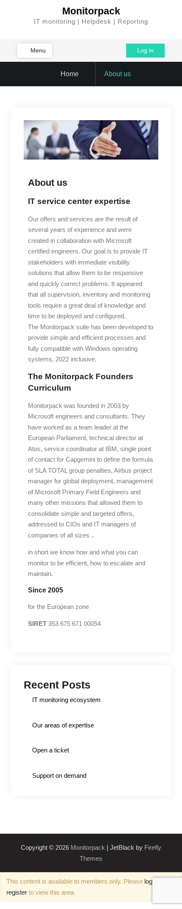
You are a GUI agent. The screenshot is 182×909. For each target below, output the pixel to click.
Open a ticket (50, 750)
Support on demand (59, 775)
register (16, 892)
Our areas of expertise (63, 725)
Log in (145, 50)
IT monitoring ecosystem (66, 699)
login (150, 881)
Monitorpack (91, 11)
